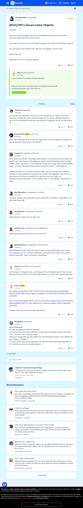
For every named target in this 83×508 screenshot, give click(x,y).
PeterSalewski (19, 211)
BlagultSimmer (19, 468)
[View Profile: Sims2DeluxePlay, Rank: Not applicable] (11, 18)
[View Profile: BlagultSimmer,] (11, 460)
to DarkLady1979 (28, 73)
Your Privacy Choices (41, 504)
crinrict (19, 73)
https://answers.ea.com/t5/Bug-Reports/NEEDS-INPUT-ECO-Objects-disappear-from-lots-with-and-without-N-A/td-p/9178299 (41, 293)
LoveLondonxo (19, 451)
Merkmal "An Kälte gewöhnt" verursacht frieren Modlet (34, 425)
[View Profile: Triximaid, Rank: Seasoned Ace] (11, 111)
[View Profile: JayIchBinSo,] (11, 410)
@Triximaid (13, 217)
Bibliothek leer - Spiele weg (25, 442)
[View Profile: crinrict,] (14, 74)
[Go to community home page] (17, 3)
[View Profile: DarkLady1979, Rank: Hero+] (11, 135)
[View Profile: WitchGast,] (11, 426)
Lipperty (17, 266)
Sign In (73, 3)
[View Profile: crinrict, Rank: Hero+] (11, 287)
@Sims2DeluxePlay (16, 234)
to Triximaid (34, 134)
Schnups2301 (18, 322)
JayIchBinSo (19, 418)
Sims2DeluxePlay (21, 17)
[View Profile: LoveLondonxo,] (11, 443)
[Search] (60, 3)
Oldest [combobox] (73, 104)
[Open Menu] (75, 8)
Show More (12, 354)
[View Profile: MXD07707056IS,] (11, 393)
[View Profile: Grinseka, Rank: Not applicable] (11, 154)
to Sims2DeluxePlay (41, 228)
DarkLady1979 (19, 134)
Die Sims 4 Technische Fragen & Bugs (19, 8)
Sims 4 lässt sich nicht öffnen (25, 391)
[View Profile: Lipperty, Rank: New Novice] (11, 268)
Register (66, 3)
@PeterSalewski (15, 250)
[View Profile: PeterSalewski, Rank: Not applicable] (11, 213)
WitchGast (18, 434)
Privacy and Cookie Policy (25, 498)
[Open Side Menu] (8, 3)
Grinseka (17, 153)
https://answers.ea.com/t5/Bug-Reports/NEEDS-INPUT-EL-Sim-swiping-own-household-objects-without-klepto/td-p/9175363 (41, 303)
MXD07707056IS (20, 401)
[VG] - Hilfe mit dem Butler (24, 459)
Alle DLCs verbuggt (22, 408)
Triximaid (17, 110)
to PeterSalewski (42, 245)
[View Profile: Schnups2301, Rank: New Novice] (11, 323)
